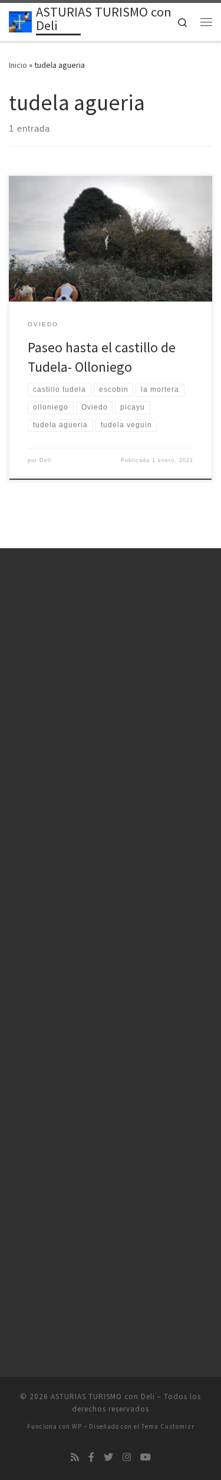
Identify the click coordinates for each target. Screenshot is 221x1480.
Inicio (18, 65)
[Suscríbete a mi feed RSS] (75, 1457)
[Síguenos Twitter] (108, 1457)
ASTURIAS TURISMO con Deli (103, 1396)
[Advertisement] (110, 699)
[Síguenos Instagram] (127, 1457)
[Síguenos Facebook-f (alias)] (91, 1457)
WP (77, 1426)
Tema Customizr (167, 1426)
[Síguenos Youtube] (145, 1457)
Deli (45, 460)
